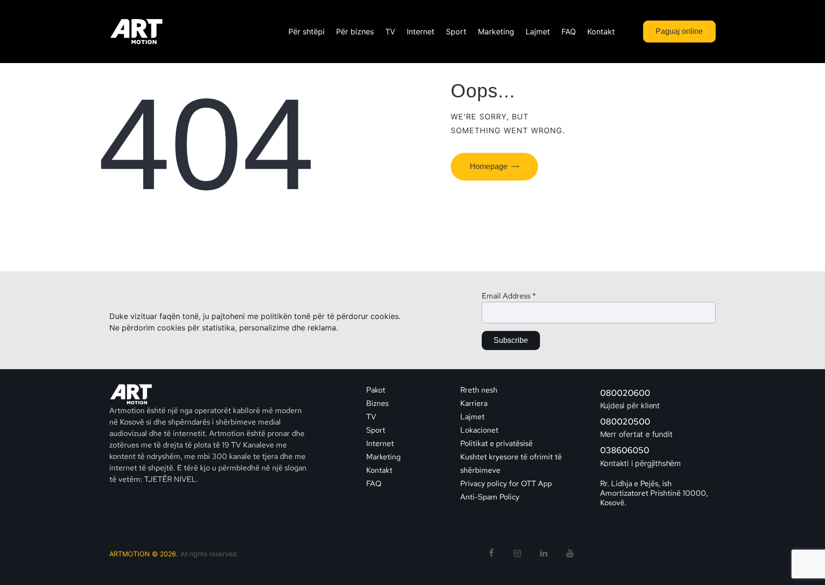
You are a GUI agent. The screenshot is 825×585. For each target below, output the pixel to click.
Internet (380, 443)
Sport (375, 430)
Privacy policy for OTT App (506, 484)
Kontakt (380, 470)
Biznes (377, 403)
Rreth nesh (478, 390)
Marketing (383, 457)
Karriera (473, 403)
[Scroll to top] (800, 561)
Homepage (489, 166)
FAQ (373, 484)
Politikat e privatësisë (496, 443)
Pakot (375, 390)
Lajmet (472, 417)
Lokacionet (479, 430)
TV (371, 417)
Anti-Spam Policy (489, 497)
